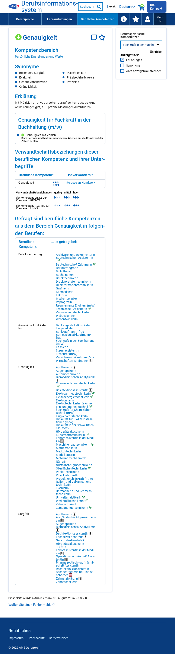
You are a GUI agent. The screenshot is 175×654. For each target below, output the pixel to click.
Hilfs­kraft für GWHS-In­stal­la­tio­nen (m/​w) (74, 421)
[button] (160, 19)
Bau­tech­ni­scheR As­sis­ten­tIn (74, 257)
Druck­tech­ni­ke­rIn (67, 278)
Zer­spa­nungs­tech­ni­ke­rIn (72, 507)
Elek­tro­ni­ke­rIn (65, 400)
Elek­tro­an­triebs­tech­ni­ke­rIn (73, 393)
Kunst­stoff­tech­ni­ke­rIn (70, 434)
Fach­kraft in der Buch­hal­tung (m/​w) (75, 342)
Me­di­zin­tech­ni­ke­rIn (68, 451)
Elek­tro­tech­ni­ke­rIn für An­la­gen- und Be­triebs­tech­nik (74, 405)
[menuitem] (25, 19)
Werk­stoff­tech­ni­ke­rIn (70, 500)
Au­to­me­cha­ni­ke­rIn (68, 374)
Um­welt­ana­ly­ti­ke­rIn (69, 497)
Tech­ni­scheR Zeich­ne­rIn (71, 308)
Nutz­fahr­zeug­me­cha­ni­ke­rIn (74, 465)
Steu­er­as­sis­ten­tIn (67, 350)
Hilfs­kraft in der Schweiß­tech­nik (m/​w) (75, 427)
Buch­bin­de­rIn (65, 274)
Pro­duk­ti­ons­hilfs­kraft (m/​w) (74, 478)
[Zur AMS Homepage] (15, 6)
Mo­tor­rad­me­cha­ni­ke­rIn (71, 458)
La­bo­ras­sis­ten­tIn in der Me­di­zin (75, 439)
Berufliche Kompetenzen (97, 19)
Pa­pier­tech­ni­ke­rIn (67, 471)
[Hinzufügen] (19, 35)
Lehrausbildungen (59, 19)
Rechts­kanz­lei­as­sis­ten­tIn (72, 568)
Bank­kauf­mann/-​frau (70, 331)
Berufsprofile (25, 19)
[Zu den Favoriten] (135, 19)
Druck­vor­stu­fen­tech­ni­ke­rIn (73, 281)
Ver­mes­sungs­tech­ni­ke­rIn (72, 312)
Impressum (16, 638)
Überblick (156, 51)
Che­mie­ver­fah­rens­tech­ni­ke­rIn (75, 383)
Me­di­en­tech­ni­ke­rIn (68, 298)
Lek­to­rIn (61, 295)
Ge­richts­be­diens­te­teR (70, 540)
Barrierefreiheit (59, 638)
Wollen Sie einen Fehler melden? (32, 605)
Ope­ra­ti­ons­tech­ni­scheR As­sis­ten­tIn (75, 558)
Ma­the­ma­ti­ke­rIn (66, 447)
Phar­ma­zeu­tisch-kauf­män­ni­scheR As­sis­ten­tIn (75, 564)
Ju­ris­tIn (61, 547)
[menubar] (81, 19)
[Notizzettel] (94, 37)
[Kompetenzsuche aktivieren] (142, 6)
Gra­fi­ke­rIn (62, 288)
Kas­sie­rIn (62, 347)
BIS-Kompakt (156, 6)
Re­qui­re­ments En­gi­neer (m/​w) (75, 305)
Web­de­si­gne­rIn (66, 315)
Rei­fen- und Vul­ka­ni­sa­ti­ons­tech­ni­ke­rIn (74, 483)
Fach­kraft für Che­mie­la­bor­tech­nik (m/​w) (74, 411)
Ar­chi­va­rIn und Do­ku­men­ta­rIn (75, 254)
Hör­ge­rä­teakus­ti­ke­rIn (70, 431)
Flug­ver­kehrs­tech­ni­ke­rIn (72, 416)
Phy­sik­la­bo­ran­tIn (67, 475)
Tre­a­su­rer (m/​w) (66, 353)
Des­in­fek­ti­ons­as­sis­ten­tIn (72, 390)
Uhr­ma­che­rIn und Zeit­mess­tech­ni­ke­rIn (74, 493)
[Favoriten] (101, 37)
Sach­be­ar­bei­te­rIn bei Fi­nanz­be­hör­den (74, 573)
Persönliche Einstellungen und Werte (39, 56)
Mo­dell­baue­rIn (65, 454)
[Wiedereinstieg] (147, 19)
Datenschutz (36, 638)
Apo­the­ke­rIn (64, 367)
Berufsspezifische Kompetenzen (132, 35)
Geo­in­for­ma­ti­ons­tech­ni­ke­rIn (74, 284)
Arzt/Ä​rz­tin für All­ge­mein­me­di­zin (76, 519)
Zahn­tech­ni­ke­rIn (66, 504)
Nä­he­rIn (61, 461)
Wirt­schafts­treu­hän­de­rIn (72, 360)
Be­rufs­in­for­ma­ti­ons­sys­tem (49, 6)
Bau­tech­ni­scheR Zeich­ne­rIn (74, 264)
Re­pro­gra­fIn (64, 302)
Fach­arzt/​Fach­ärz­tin (70, 536)
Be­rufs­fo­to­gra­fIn (67, 267)
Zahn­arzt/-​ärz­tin (67, 578)
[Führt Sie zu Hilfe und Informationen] (124, 19)
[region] (60, 53)
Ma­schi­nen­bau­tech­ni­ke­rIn (73, 444)
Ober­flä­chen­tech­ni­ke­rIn (71, 468)
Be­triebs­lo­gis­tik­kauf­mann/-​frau (74, 336)
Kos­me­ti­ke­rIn (64, 291)
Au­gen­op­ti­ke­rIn (66, 370)
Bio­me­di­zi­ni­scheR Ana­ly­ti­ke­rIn (76, 377)
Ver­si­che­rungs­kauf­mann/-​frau (76, 357)
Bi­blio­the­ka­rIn (65, 271)
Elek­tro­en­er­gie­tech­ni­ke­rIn (72, 396)
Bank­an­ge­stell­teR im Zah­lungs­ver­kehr (73, 327)
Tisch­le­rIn (62, 488)
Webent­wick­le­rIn (67, 319)
